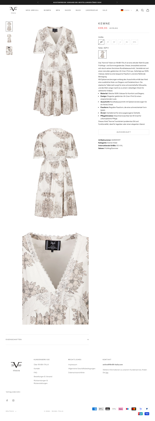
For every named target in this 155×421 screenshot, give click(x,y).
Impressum (72, 364)
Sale (105, 10)
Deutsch (10, 411)
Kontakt (37, 368)
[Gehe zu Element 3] (9, 50)
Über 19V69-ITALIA (41, 364)
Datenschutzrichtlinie (76, 372)
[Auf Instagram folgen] (13, 400)
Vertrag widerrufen (13, 392)
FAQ (35, 372)
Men (58, 10)
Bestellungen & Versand (43, 376)
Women (47, 10)
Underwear (92, 10)
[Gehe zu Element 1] (9, 26)
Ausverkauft (124, 132)
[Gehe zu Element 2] (9, 38)
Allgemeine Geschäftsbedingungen (81, 368)
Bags (78, 10)
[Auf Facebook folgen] (7, 400)
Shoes (68, 10)
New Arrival (32, 10)
